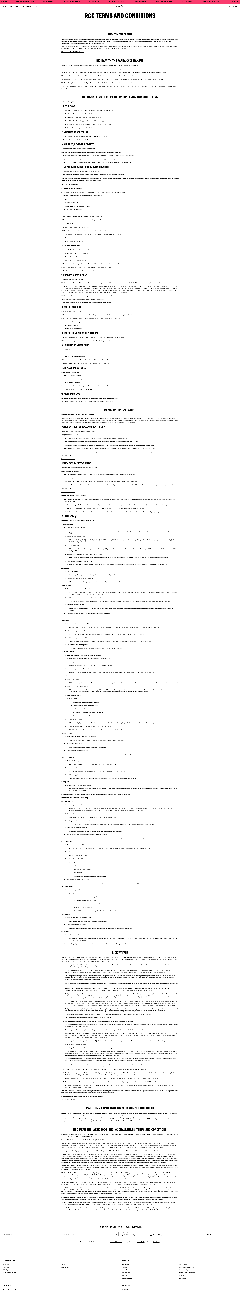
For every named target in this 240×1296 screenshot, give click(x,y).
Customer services (9, 1260)
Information (125, 1260)
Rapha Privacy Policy (86, 389)
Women (17, 7)
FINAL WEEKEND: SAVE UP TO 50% (25, 2)
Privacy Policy (141, 1242)
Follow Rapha (7, 1285)
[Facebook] (4, 1289)
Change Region (126, 1285)
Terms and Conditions (116, 1242)
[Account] (233, 6)
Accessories (26, 7)
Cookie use (156, 1242)
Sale (4, 7)
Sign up (209, 1234)
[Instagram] (9, 1289)
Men (10, 7)
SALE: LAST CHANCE (48, 2)
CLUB (35, 7)
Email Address (8, 1234)
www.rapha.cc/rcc (115, 264)
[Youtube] (15, 1289)
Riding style (125, 1232)
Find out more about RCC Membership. (73, 52)
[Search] (230, 6)
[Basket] (236, 6)
